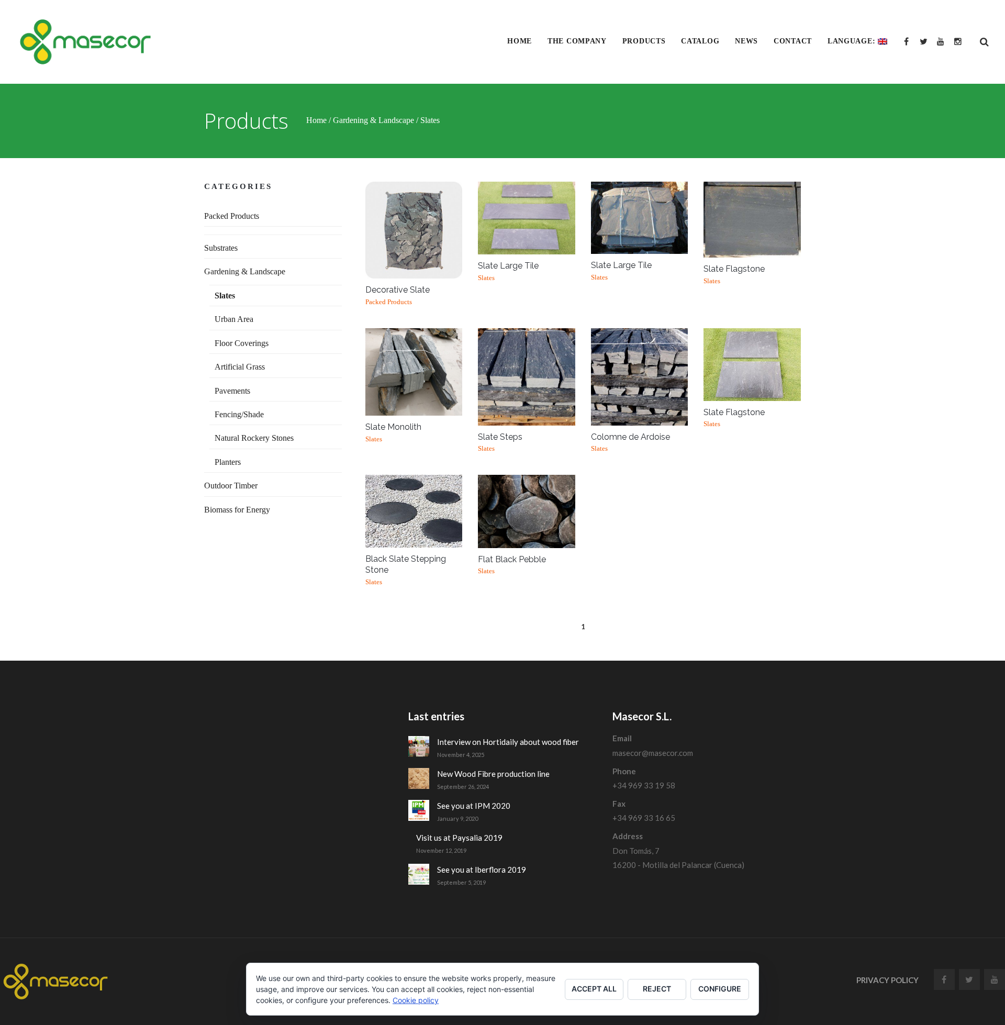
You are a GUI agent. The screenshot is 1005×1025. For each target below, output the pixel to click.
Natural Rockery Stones (254, 437)
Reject (657, 988)
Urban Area (234, 319)
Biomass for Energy (237, 509)
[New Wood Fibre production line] (418, 778)
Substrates (221, 247)
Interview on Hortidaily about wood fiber (508, 742)
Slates (225, 295)
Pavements (232, 390)
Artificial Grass (240, 366)
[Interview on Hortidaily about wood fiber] (418, 746)
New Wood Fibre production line (493, 773)
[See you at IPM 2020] (418, 810)
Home (316, 119)
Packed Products (231, 215)
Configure (719, 988)
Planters (228, 462)
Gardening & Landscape (373, 119)
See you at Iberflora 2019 (481, 869)
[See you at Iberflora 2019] (418, 874)
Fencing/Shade (239, 414)
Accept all (594, 988)
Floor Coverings (242, 343)
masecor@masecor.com (652, 752)
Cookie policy (416, 1000)
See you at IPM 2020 (473, 805)
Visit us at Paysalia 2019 (459, 837)
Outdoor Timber (231, 485)
